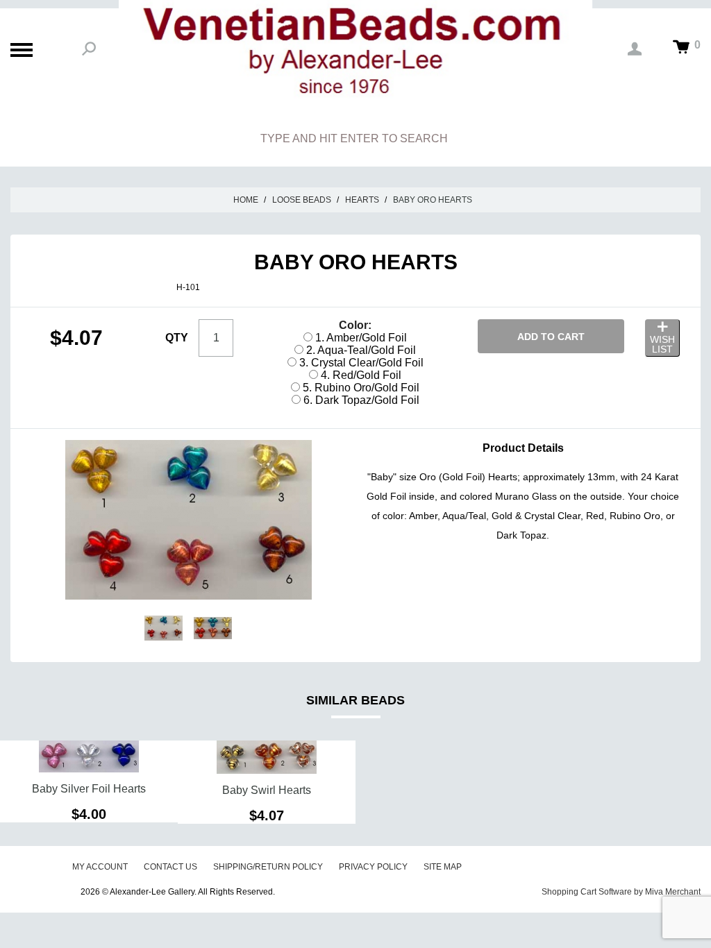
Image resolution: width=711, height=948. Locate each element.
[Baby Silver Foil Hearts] (89, 756)
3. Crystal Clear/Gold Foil (360, 363)
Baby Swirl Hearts (266, 790)
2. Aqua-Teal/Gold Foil (359, 350)
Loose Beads (301, 200)
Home (245, 200)
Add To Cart (551, 336)
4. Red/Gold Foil (359, 375)
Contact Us (170, 867)
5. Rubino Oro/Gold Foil (359, 387)
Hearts (362, 200)
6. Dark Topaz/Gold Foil (360, 400)
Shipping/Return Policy (268, 867)
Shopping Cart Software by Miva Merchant (621, 892)
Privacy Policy (373, 867)
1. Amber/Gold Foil (359, 338)
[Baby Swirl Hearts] (267, 757)
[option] (89, 781)
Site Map (443, 867)
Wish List (662, 344)
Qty (176, 338)
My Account (100, 867)
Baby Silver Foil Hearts (89, 789)
